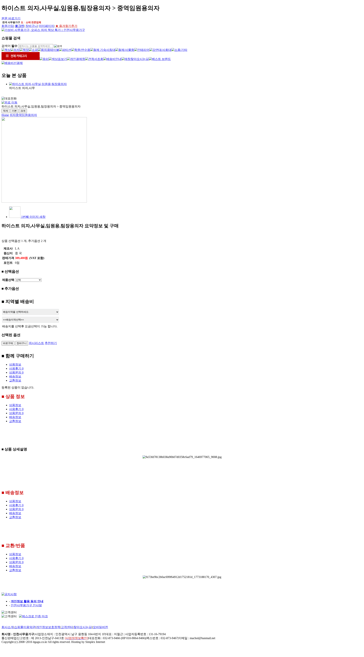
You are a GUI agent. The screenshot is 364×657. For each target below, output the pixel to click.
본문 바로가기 (11, 18)
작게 (5, 110)
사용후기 (16, 368)
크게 (22, 110)
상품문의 (16, 372)
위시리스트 (36, 343)
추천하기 (51, 343)
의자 (13, 115)
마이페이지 (46, 26)
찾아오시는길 (83, 627)
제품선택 (8, 279)
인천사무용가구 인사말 (26, 605)
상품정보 (15, 364)
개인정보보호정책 (48, 627)
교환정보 (15, 380)
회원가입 (8, 26)
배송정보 (15, 376)
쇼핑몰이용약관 (24, 627)
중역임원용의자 (26, 115)
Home (5, 115)
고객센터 (67, 627)
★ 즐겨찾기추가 (66, 26)
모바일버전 (100, 627)
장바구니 (31, 26)
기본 (14, 110)
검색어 (9, 45)
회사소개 (8, 627)
